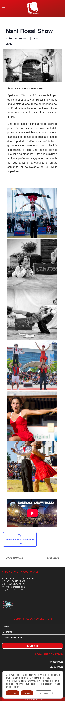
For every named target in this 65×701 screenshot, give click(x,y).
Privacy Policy (56, 661)
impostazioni (13, 686)
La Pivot (38, 699)
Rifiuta (27, 693)
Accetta (12, 693)
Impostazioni (44, 693)
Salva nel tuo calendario (20, 539)
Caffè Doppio (53, 557)
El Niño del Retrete (14, 557)
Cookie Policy (56, 666)
